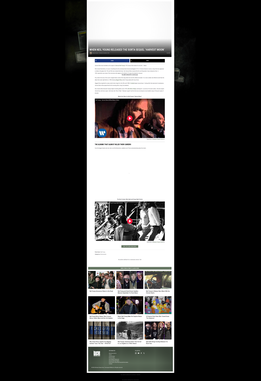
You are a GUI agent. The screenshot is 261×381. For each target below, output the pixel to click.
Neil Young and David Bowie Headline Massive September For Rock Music (128, 292)
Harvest (117, 65)
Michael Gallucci (95, 53)
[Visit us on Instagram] (136, 353)
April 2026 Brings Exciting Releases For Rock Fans (157, 342)
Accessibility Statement (114, 359)
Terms (110, 354)
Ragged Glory (119, 80)
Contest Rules (112, 356)
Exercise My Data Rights (114, 360)
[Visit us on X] (144, 353)
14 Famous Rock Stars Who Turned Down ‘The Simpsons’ (157, 317)
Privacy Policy (112, 357)
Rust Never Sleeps (132, 88)
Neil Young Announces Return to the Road (101, 291)
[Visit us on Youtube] (139, 353)
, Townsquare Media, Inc (109, 367)
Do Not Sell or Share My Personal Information (118, 362)
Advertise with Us (112, 353)
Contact (110, 363)
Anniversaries (103, 254)
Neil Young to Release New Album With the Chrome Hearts (158, 292)
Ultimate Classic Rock (158, 139)
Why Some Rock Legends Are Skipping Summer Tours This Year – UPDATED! (100, 342)
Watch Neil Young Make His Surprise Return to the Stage (130, 317)
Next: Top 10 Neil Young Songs (129, 246)
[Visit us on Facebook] (141, 353)
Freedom (132, 83)
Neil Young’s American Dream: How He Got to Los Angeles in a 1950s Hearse (129, 342)
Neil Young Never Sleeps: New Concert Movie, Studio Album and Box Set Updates (101, 317)
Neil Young (122, 65)
